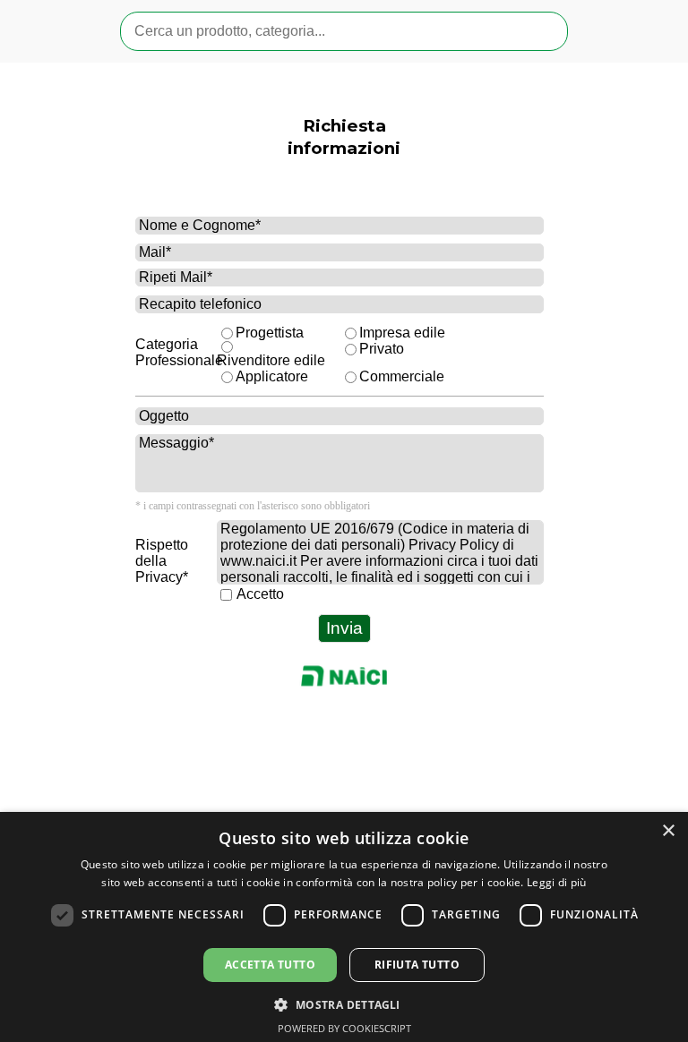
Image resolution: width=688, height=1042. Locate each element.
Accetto (260, 594)
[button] (344, 1003)
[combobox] (344, 31)
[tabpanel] (344, 158)
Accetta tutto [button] (270, 964)
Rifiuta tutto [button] (417, 964)
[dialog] (344, 927)
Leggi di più (557, 882)
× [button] (668, 831)
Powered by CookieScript (344, 1028)
